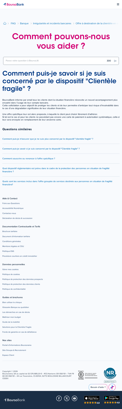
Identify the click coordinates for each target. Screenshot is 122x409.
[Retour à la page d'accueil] (4, 23)
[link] (11, 203)
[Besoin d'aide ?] (112, 387)
